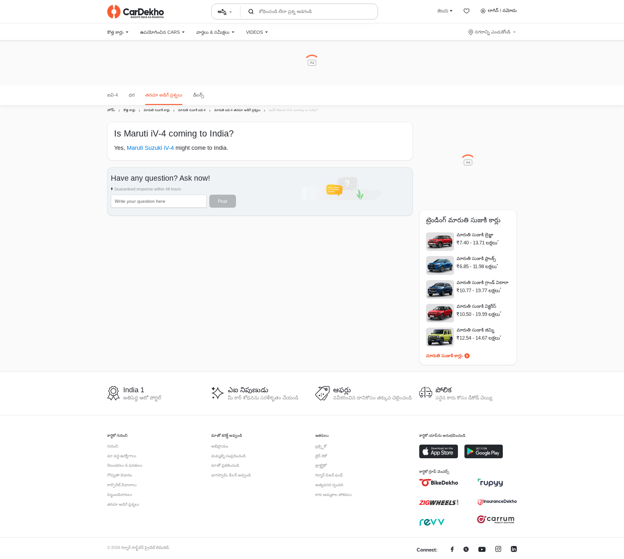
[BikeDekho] (438, 482)
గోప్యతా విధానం (119, 475)
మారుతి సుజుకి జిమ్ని (475, 329)
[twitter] (466, 550)
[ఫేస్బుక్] (452, 550)
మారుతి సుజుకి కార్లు (444, 355)
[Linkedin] (514, 550)
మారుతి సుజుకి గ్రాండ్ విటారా (482, 282)
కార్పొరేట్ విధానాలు (121, 485)
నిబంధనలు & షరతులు (124, 465)
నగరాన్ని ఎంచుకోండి (492, 31)
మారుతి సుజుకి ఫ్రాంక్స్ (476, 258)
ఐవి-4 (112, 95)
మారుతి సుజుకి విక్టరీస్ (476, 306)
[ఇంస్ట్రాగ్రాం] (498, 550)
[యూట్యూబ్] (482, 550)
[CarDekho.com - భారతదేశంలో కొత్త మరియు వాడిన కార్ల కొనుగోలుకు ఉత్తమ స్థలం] (135, 12)
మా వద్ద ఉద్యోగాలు (121, 456)
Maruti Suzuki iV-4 (151, 148)
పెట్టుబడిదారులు (119, 494)
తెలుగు (442, 10)
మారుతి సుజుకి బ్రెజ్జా (475, 234)
